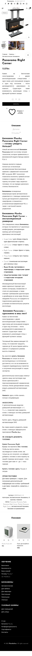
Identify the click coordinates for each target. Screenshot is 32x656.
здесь (12, 395)
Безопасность (6, 568)
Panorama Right (21, 502)
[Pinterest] (11, 3)
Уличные (4, 600)
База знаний (5, 571)
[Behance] (23, 3)
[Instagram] (20, 3)
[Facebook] (5, 3)
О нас (3, 621)
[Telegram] (14, 3)
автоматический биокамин (20, 506)
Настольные (5, 594)
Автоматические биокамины (11, 56)
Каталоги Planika (7, 624)
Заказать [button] (8, 540)
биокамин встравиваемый (16, 508)
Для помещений (7, 609)
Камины (11, 54)
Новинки (19, 500)
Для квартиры (6, 591)
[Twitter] (8, 3)
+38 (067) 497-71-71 (16, 1)
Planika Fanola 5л (6, 543)
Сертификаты (6, 629)
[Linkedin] (17, 3)
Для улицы (5, 612)
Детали (16, 129)
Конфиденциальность (9, 626)
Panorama (13, 502)
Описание (16, 126)
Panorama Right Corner (10, 504)
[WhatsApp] (26, 3)
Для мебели (5, 589)
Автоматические (7, 586)
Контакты (4, 632)
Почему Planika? (7, 574)
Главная (4, 54)
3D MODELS (5, 577)
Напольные (5, 597)
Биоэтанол (5, 565)
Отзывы (16, 133)
